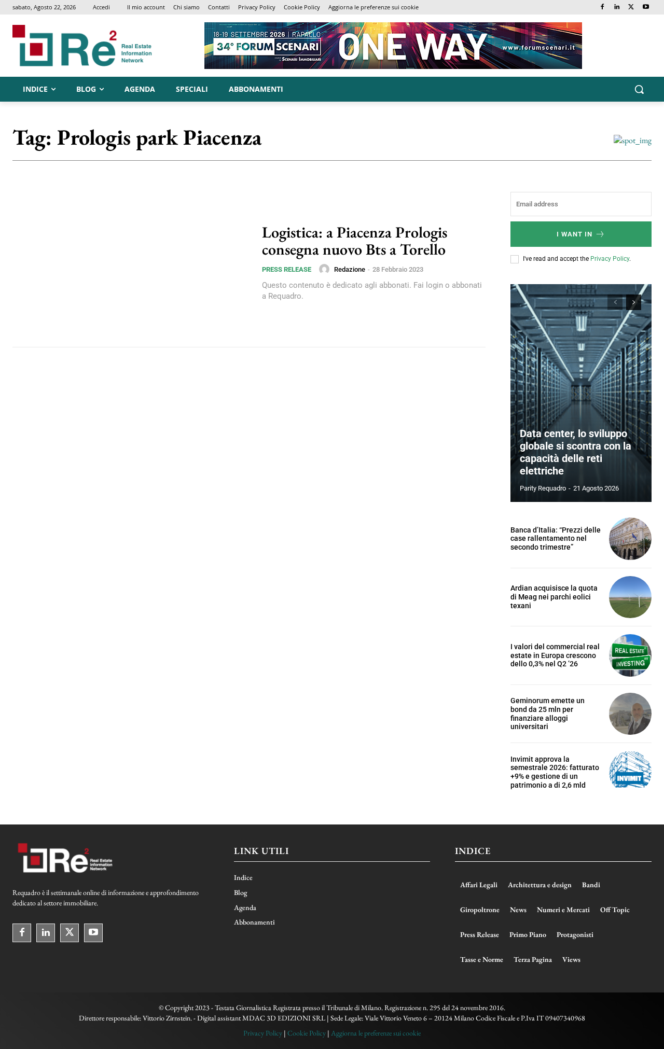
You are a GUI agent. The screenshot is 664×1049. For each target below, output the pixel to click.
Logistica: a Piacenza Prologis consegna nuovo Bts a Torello (354, 240)
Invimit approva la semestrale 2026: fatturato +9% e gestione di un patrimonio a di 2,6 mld (554, 772)
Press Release (286, 269)
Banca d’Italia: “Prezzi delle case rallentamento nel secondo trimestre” (555, 539)
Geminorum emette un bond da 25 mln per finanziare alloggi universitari (547, 713)
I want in (574, 234)
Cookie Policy (306, 1033)
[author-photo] (326, 269)
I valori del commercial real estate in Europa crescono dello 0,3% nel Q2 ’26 (555, 655)
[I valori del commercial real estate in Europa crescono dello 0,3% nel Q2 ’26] (630, 655)
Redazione (349, 269)
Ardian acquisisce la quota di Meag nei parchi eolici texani (554, 597)
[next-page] (633, 302)
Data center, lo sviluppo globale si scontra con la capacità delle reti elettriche (575, 452)
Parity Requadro (543, 488)
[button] (639, 89)
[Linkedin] (617, 7)
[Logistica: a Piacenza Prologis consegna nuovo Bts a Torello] (130, 263)
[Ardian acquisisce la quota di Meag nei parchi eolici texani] (630, 597)
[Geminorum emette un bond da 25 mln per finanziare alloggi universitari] (630, 714)
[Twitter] (631, 7)
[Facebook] (602, 7)
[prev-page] (614, 302)
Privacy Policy (609, 258)
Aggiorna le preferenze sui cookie (376, 1033)
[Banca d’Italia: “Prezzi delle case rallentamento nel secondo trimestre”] (630, 538)
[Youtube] (646, 7)
